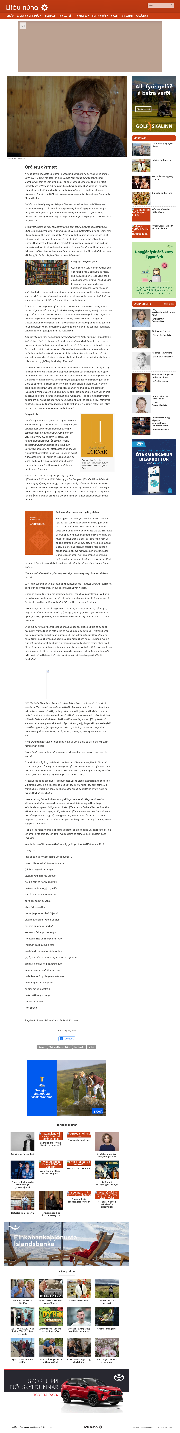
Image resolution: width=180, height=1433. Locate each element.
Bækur (42, 1047)
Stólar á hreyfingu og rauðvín (162, 177)
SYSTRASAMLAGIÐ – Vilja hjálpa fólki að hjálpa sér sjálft (22, 1331)
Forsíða (10, 15)
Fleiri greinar (169, 304)
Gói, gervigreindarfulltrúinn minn (163, 312)
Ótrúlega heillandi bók (79, 1140)
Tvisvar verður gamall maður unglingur (162, 375)
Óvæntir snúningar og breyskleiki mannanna (79, 1330)
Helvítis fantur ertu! (78, 1300)
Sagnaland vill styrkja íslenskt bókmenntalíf (50, 1144)
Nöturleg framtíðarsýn (22, 1212)
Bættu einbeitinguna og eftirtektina (79, 1360)
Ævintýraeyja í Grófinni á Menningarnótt (50, 1330)
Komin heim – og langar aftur (160, 397)
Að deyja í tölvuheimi (162, 352)
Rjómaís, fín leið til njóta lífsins (22, 1301)
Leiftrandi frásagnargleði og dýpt (106, 1183)
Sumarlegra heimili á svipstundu (107, 1360)
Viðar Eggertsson (161, 381)
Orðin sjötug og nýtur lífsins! (162, 145)
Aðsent (115, 15)
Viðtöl (91, 1047)
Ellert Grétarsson (161, 429)
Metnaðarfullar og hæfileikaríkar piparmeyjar (107, 1204)
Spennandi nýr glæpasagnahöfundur (79, 1200)
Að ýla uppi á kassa (161, 331)
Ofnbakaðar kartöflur (162, 192)
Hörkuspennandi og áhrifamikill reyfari (50, 1214)
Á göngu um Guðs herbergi (106, 1301)
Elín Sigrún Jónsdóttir (163, 356)
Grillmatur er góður (106, 1328)
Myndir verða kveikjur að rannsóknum (51, 1301)
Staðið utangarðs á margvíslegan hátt (106, 1155)
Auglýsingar (142, 15)
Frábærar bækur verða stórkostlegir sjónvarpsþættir (23, 1184)
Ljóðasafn (79, 1047)
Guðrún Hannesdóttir (59, 1047)
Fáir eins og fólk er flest (22, 1154)
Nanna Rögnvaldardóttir (159, 403)
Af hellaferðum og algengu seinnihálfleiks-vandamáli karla (161, 421)
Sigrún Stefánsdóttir (162, 335)
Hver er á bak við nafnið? (79, 1168)
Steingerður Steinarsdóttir (158, 320)
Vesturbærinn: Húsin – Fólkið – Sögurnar (50, 1172)
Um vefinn (127, 15)
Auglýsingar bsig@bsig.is (30, 1427)
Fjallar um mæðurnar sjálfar (22, 1360)
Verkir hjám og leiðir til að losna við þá (51, 1360)
